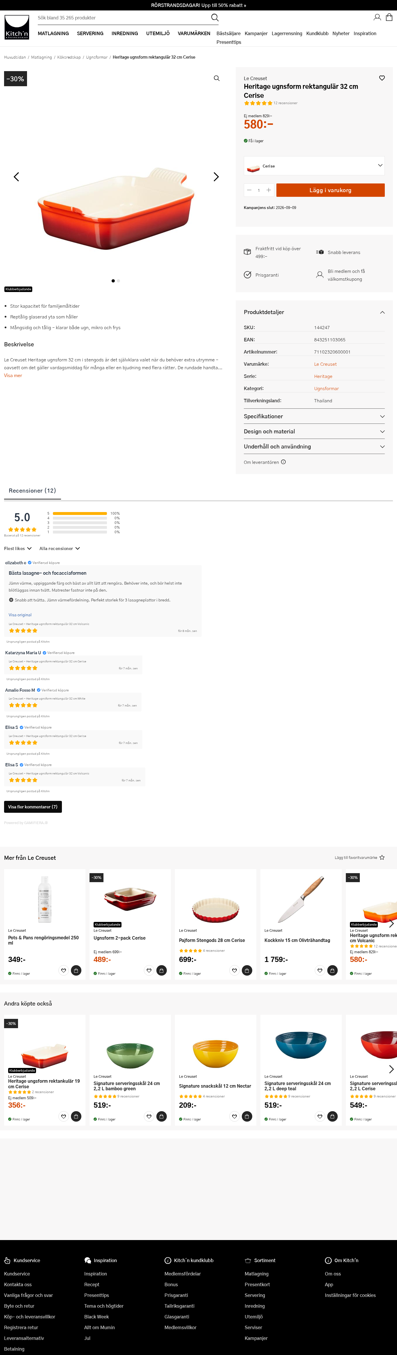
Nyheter (341, 33)
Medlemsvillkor (180, 1327)
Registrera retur (21, 1327)
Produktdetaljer (264, 312)
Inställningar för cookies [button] (350, 1295)
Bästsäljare (229, 33)
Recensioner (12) (32, 490)
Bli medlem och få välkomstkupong (346, 275)
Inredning (255, 1305)
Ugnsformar (97, 57)
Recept (91, 1284)
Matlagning (41, 57)
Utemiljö (254, 1316)
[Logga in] (377, 17)
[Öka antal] (268, 190)
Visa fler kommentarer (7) (33, 807)
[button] (382, 78)
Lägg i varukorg (331, 190)
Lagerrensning (287, 33)
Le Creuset (255, 78)
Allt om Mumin (99, 1327)
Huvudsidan (15, 57)
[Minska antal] (249, 190)
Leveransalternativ (24, 1338)
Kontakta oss (18, 1284)
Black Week (96, 1316)
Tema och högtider (104, 1305)
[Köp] (76, 970)
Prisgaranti (267, 274)
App (329, 1284)
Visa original (20, 614)
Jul (87, 1338)
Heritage (323, 376)
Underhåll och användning (277, 446)
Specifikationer (263, 416)
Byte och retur (19, 1305)
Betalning (14, 1348)
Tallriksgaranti (179, 1305)
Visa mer (13, 375)
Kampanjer (256, 33)
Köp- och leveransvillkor (29, 1316)
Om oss (333, 1273)
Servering (255, 1295)
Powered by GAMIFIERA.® (26, 822)
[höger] (215, 177)
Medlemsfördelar (182, 1273)
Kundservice (17, 1273)
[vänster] (16, 177)
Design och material (269, 431)
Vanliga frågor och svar (28, 1295)
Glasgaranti (176, 1316)
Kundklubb (317, 33)
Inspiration (365, 33)
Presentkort (257, 1284)
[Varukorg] (389, 17)
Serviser (253, 1327)
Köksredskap (69, 57)
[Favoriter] (63, 970)
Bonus (171, 1284)
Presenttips (229, 42)
